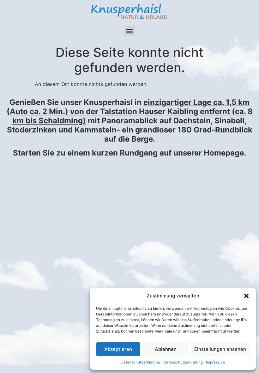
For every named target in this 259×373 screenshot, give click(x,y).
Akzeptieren (118, 349)
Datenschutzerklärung (140, 362)
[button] (246, 296)
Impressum (215, 362)
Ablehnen (166, 349)
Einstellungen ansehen (220, 349)
